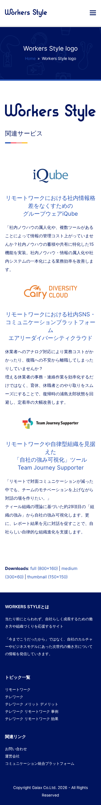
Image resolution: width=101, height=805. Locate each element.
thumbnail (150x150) (47, 576)
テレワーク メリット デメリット (31, 704)
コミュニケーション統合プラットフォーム (39, 763)
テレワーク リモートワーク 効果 (31, 718)
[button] (93, 12)
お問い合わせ (16, 749)
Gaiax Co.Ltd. (44, 787)
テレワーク (14, 696)
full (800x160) (44, 568)
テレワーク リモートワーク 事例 (31, 711)
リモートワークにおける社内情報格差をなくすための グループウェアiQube (50, 206)
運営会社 (12, 756)
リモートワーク (18, 689)
